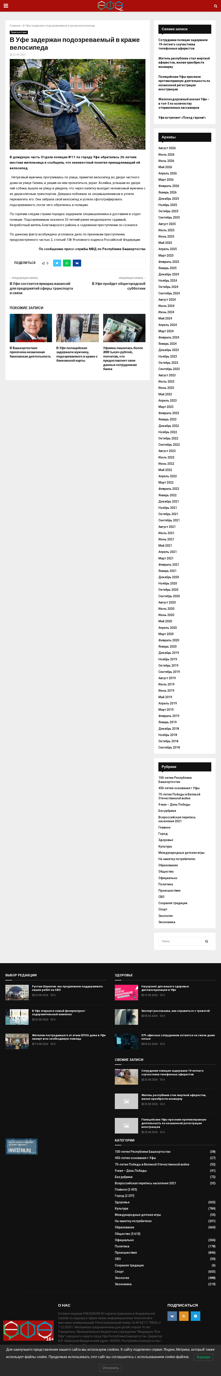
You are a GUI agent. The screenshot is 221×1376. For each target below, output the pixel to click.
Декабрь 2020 (168, 577)
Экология (165, 916)
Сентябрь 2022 (169, 444)
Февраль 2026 (168, 186)
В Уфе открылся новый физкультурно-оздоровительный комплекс (59, 1012)
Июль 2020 (166, 608)
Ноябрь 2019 (167, 659)
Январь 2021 (167, 571)
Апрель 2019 (167, 703)
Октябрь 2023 (168, 362)
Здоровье (165, 840)
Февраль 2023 (168, 413)
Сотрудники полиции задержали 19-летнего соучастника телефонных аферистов (183, 44)
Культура (165, 846)
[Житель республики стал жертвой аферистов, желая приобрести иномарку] (126, 1101)
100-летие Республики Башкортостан (142, 1151)
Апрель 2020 (167, 627)
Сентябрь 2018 (169, 747)
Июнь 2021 (166, 539)
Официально (167, 878)
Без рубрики (167, 811)
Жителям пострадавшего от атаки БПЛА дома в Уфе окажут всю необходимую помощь (69, 1037)
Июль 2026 (166, 154)
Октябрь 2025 (168, 211)
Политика (165, 884)
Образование (168, 865)
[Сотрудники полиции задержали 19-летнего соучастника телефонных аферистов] (126, 1077)
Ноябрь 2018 (167, 735)
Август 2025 (167, 224)
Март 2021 (166, 558)
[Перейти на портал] (21, 1153)
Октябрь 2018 (168, 741)
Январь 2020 (167, 646)
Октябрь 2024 (168, 287)
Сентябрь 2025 (169, 217)
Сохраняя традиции (172, 903)
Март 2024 (166, 331)
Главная (15, 25)
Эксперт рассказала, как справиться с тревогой (175, 1010)
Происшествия (19, 32)
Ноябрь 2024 (167, 280)
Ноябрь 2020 (167, 583)
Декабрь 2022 (168, 426)
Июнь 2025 (166, 236)
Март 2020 (166, 634)
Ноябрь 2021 (167, 507)
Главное (164, 827)
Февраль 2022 (168, 488)
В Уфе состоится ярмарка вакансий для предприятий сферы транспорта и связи (41, 288)
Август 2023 (167, 375)
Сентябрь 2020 (169, 596)
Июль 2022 (166, 457)
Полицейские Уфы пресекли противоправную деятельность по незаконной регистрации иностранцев (173, 1123)
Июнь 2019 (166, 690)
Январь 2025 (167, 268)
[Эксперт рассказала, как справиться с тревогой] (126, 1017)
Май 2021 (165, 545)
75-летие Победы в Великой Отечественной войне (152, 1164)
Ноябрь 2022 (167, 432)
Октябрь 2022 (168, 438)
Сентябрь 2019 (169, 672)
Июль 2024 (166, 306)
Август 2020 (167, 602)
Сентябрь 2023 (169, 369)
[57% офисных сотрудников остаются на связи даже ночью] (126, 1041)
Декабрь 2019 (168, 652)
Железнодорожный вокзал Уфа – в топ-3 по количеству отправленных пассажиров (183, 103)
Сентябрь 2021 (169, 520)
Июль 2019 (166, 684)
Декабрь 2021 (168, 501)
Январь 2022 (167, 495)
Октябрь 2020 (168, 589)
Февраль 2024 (168, 337)
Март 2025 (166, 255)
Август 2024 (167, 299)
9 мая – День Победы (174, 804)
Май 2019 (165, 697)
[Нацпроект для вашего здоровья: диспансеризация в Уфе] (126, 992)
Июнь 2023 (166, 387)
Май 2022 (165, 470)
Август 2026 (167, 148)
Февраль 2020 (168, 640)
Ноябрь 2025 (167, 205)
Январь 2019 (167, 722)
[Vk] (172, 1316)
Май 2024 (165, 318)
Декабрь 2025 (168, 198)
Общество (166, 871)
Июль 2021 (166, 533)
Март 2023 (166, 407)
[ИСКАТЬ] (206, 941)
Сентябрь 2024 (169, 293)
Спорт (162, 909)
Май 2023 (165, 394)
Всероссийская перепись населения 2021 (145, 1183)
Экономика (166, 922)
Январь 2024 (167, 343)
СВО (161, 897)
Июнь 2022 (166, 463)
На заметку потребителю (176, 859)
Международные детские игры (181, 852)
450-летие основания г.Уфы (179, 788)
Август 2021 (167, 526)
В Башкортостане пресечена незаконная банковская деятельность (30, 352)
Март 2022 (166, 482)
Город (163, 833)
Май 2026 (165, 167)
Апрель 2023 (167, 400)
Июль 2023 (166, 381)
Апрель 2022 (167, 476)
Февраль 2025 (168, 261)
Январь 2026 (167, 192)
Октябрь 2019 (168, 665)
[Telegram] (195, 1316)
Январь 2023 (167, 419)
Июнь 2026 (166, 161)
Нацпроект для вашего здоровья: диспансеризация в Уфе (165, 988)
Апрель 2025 (167, 249)
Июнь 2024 (166, 312)
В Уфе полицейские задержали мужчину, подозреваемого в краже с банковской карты (77, 354)
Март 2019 (166, 709)
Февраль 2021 (168, 564)
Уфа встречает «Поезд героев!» (182, 117)
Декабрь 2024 (168, 274)
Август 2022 (167, 451)
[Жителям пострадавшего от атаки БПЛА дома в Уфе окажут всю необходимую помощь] (17, 1041)
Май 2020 (165, 621)
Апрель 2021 (167, 552)
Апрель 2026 (167, 173)
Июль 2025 (166, 230)
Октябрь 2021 (168, 514)
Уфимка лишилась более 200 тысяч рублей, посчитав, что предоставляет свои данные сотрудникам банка (123, 358)
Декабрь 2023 (168, 350)
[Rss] (184, 1316)
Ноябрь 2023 (167, 356)
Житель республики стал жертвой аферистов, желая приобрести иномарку (184, 63)
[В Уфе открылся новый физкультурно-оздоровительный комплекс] (17, 1017)
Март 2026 (166, 179)
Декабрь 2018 (168, 728)
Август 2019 (167, 678)
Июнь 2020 (166, 615)
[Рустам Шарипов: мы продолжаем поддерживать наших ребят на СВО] (17, 992)
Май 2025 (165, 242)
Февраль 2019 (168, 716)
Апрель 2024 (167, 325)
